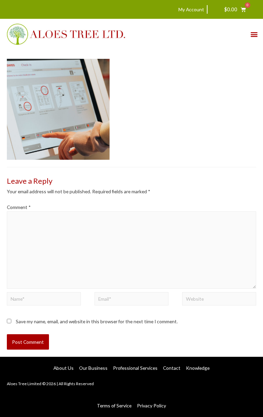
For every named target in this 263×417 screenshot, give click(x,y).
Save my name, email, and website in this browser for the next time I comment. (97, 321)
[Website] (219, 300)
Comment (19, 207)
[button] (254, 34)
